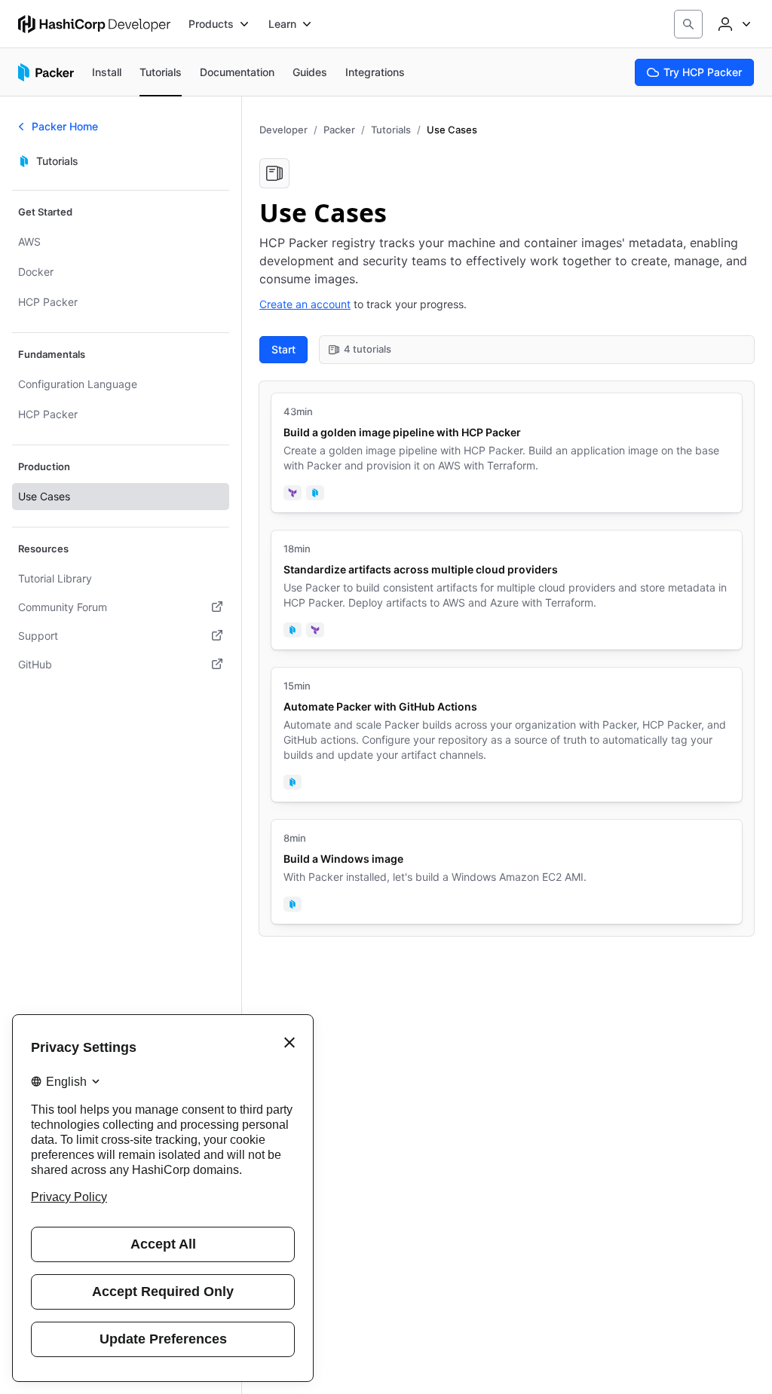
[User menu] (733, 24)
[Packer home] (46, 72)
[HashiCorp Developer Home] (94, 24)
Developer (283, 130)
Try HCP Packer (702, 72)
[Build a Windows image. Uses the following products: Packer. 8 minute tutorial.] (506, 872)
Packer (339, 130)
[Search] (688, 24)
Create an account (305, 304)
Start (283, 349)
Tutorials (391, 130)
